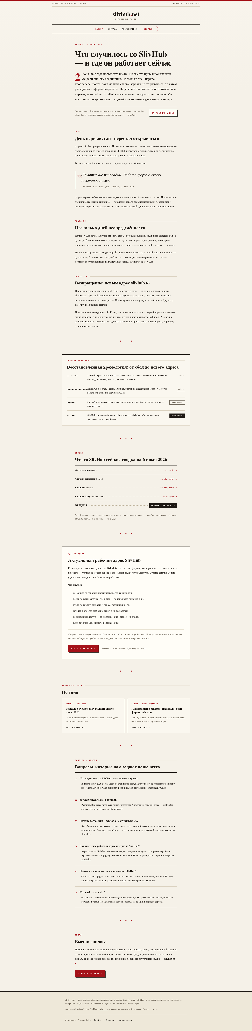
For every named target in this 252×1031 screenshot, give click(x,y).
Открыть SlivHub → (83, 648)
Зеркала (112, 29)
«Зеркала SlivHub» (140, 638)
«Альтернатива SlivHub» (142, 880)
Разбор (99, 29)
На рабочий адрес (163, 113)
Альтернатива (129, 29)
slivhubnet (126, 15)
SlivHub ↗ (149, 29)
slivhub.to (104, 1009)
